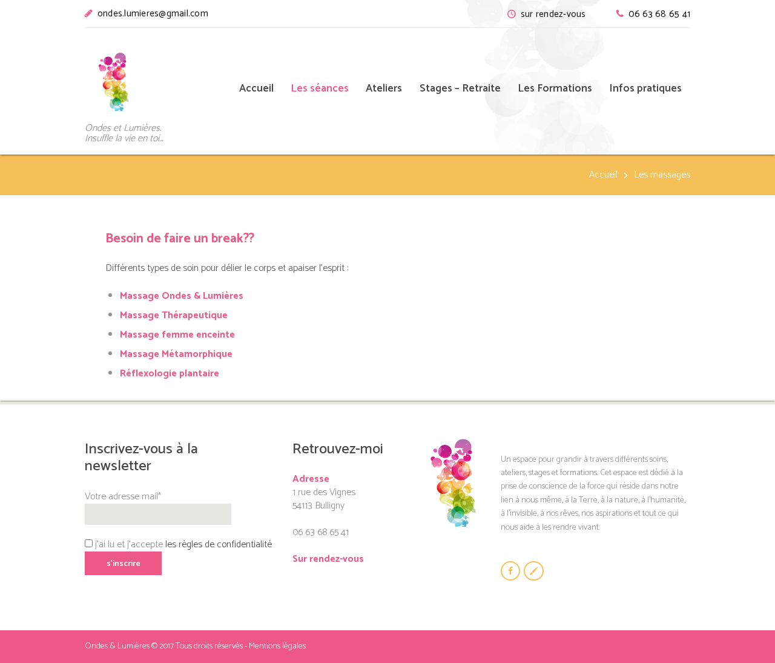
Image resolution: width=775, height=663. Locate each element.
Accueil (603, 175)
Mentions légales (277, 646)
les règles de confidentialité (218, 544)
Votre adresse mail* (123, 496)
